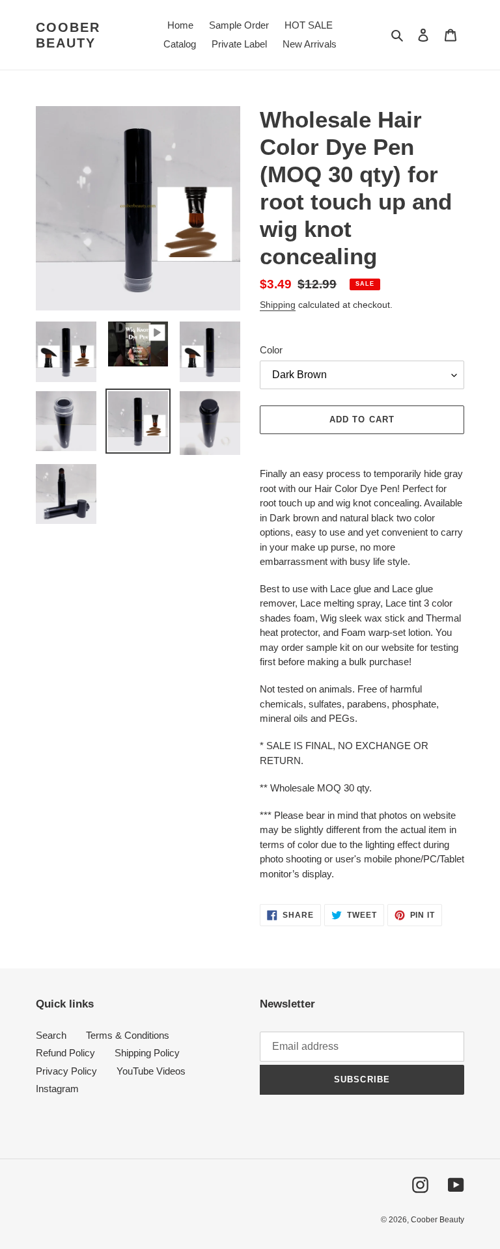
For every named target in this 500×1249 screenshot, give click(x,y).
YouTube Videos (151, 1071)
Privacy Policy (66, 1071)
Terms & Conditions (127, 1035)
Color (271, 349)
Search (51, 1035)
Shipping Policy (147, 1052)
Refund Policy (65, 1052)
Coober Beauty (68, 35)
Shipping (278, 304)
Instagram (57, 1088)
